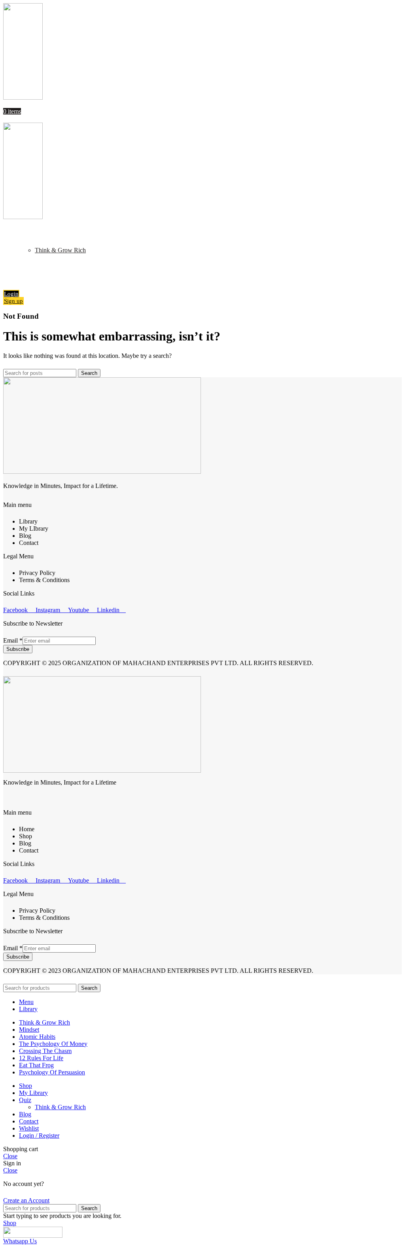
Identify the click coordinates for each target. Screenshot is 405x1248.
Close (10, 1156)
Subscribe (17, 649)
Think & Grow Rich (60, 250)
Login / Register (39, 1135)
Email (13, 640)
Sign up (13, 301)
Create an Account (26, 1200)
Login (11, 294)
